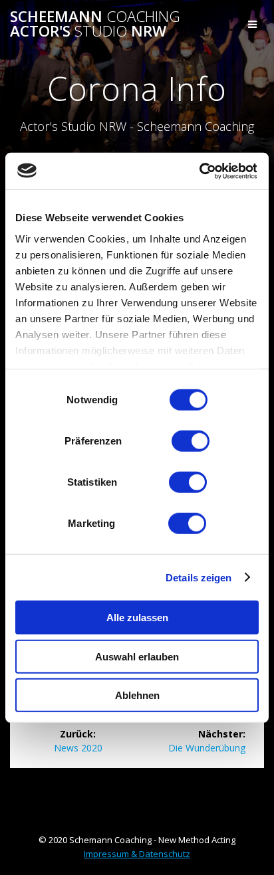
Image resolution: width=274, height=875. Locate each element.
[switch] (190, 439)
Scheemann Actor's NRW (95, 24)
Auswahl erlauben (137, 656)
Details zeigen (198, 577)
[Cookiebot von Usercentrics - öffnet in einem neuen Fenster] (198, 170)
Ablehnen (137, 695)
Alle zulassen (137, 617)
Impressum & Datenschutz (137, 854)
